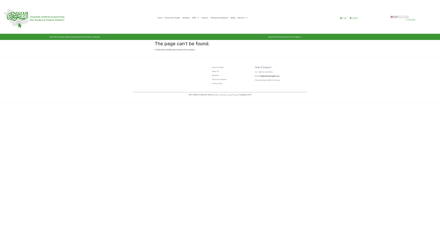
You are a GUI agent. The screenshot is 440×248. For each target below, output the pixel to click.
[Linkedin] (258, 88)
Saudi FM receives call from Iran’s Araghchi (253, 37)
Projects (205, 18)
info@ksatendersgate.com (269, 76)
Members (186, 18)
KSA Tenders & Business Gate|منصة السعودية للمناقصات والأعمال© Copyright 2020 (220, 95)
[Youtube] (264, 88)
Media (233, 18)
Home (160, 18)
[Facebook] (276, 88)
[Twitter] (270, 88)
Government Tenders (172, 18)
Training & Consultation (219, 18)
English (395, 17)
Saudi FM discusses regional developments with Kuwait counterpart (43, 37)
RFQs (194, 18)
